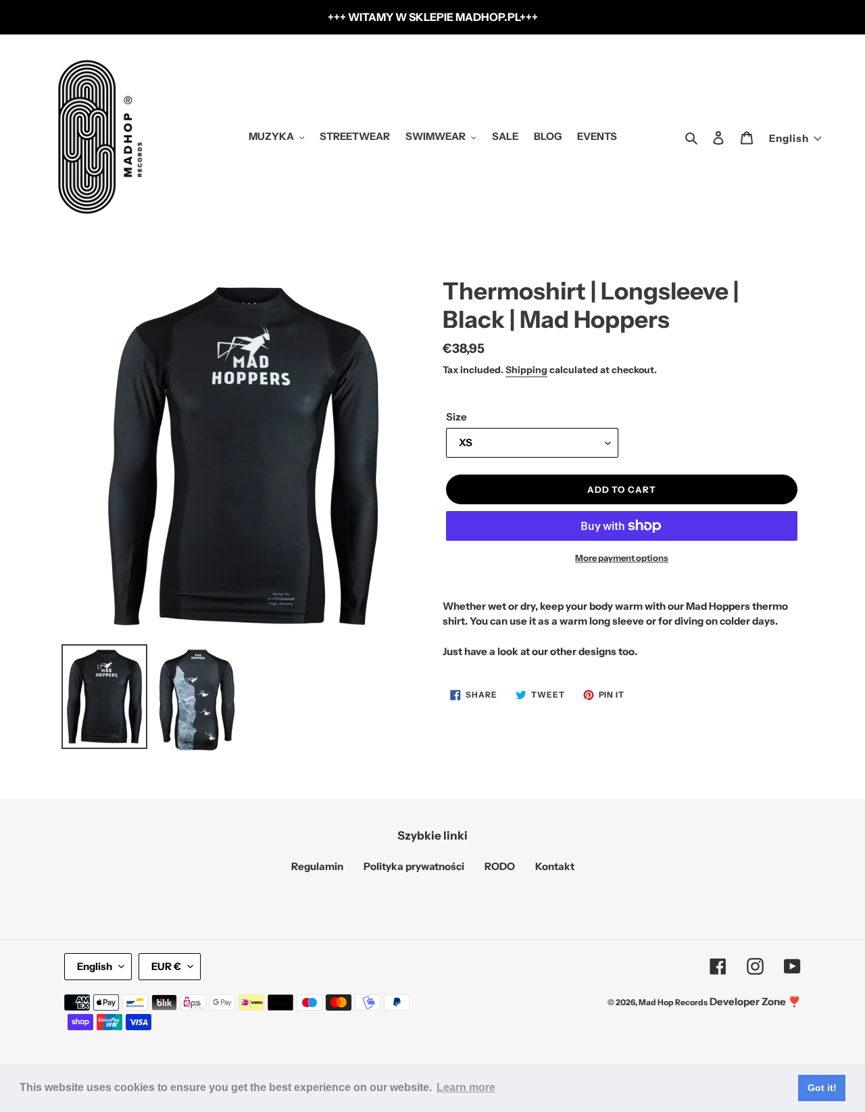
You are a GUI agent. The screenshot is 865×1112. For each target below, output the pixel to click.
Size (456, 416)
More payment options (621, 557)
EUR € (166, 966)
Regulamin (317, 866)
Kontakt (554, 866)
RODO (500, 866)
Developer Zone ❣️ (755, 1001)
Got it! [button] (822, 1087)
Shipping (526, 370)
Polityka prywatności (414, 866)
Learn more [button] (466, 1087)
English (94, 966)
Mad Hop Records (673, 1002)
